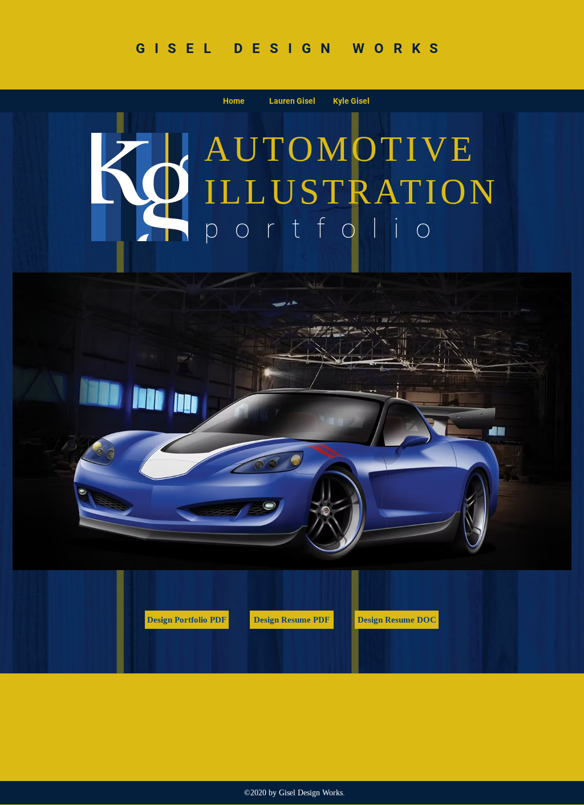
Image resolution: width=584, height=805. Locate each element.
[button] (292, 421)
